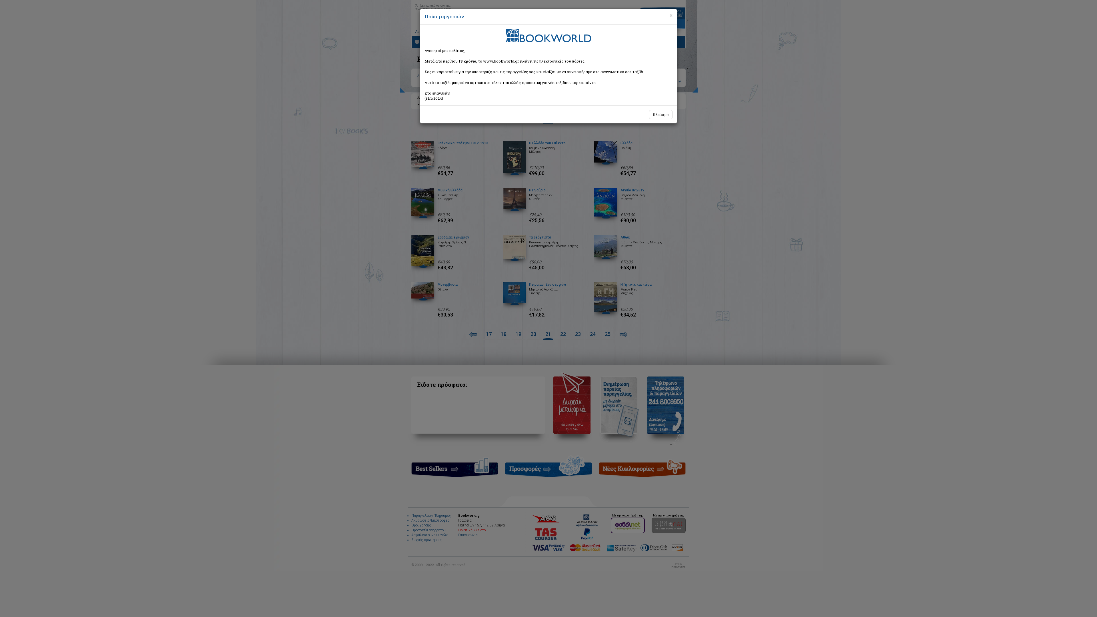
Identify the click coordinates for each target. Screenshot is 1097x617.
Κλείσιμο (661, 114)
